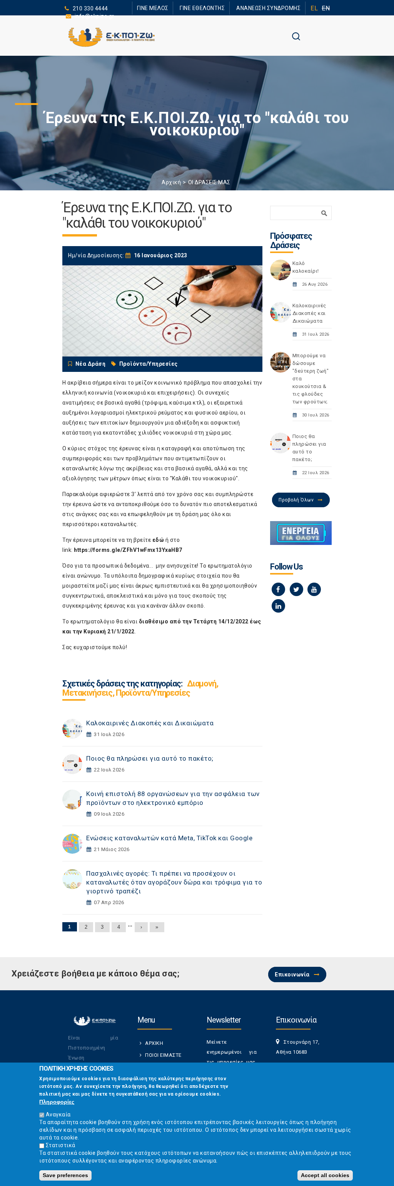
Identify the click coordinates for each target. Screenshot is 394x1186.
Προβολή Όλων (296, 500)
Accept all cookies (325, 1175)
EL (314, 8)
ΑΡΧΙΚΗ (154, 1043)
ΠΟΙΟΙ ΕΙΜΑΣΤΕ (163, 1055)
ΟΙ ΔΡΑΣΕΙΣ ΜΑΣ (209, 182)
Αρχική (171, 182)
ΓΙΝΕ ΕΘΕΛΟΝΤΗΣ (216, 8)
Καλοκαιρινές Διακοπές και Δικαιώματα (150, 723)
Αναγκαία (58, 1114)
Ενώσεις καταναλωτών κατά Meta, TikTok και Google (169, 838)
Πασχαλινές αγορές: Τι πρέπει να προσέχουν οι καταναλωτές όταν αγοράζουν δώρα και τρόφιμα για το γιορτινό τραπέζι (174, 882)
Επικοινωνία (292, 974)
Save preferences (65, 1175)
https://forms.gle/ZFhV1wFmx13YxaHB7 (128, 550)
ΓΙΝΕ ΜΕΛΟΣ (174, 8)
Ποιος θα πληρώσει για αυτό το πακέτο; (150, 758)
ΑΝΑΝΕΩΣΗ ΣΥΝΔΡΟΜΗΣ (273, 8)
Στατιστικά (60, 1145)
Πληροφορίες (56, 1102)
